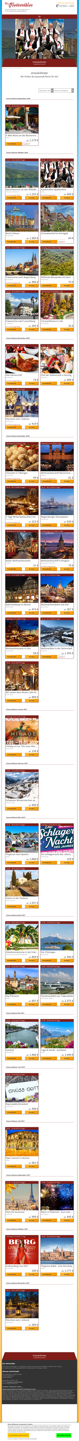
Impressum (5, 1386)
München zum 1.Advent (17, 418)
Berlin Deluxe (12, 233)
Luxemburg (9, 323)
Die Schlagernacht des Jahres (56, 854)
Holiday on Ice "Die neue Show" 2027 (22, 746)
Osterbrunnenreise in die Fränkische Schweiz (22, 952)
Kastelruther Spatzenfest (53, 189)
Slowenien (16, 192)
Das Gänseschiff (14, 375)
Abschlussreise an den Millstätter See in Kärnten (22, 189)
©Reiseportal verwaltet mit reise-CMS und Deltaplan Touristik (19, 1389)
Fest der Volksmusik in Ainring (56, 375)
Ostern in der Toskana (17, 898)
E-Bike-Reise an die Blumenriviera (22, 135)
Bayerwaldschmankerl (17, 1103)
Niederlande (44, 998)
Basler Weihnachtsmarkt (18, 560)
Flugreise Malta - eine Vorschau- (57, 1265)
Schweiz (43, 475)
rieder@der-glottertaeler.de (17, 11)
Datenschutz (12, 1386)
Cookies (19, 1386)
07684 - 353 (66, 6)
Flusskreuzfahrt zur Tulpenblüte (57, 995)
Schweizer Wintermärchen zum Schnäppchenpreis (22, 800)
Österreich (9, 192)
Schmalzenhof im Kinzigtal (54, 233)
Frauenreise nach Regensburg (21, 277)
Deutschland (9, 236)
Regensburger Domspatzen (54, 516)
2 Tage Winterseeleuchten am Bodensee (22, 516)
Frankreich (9, 1214)
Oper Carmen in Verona (17, 1157)
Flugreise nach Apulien (17, 854)
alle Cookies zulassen (63, 1435)
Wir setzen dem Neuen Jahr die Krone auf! (22, 692)
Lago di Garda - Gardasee (53, 1049)
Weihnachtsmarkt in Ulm (18, 648)
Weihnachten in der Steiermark (56, 648)
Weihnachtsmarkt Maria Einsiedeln (57, 472)
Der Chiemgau (48, 952)
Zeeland (10, 1049)
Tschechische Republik (20, 954)
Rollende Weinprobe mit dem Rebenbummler (57, 277)
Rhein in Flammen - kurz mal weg (57, 1211)
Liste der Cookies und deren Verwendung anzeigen (22, 1439)
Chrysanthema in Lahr (52, 321)
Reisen (11, 68)
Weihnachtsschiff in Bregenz (55, 560)
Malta (42, 1268)
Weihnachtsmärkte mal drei (55, 604)
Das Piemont (12, 995)
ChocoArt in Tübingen (17, 472)
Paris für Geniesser (15, 1211)
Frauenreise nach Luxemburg (20, 321)
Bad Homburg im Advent (18, 604)
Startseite (5, 68)
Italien (8, 138)
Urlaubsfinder (18, 68)
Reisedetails (11, 144)
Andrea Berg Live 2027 (17, 1265)
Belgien (51, 998)
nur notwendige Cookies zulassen (18, 1435)
